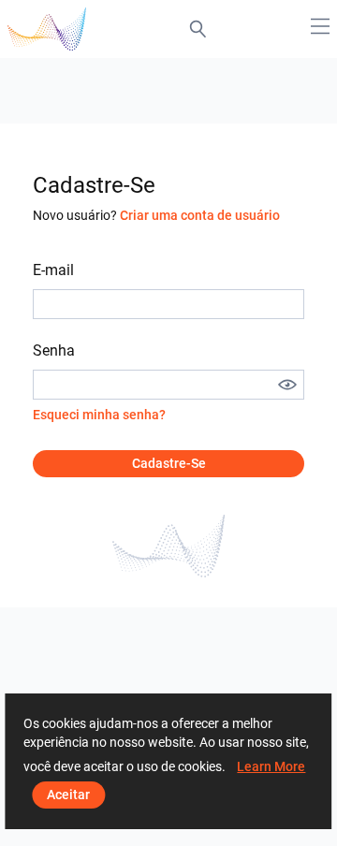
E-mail (53, 270)
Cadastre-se (169, 463)
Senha (54, 350)
